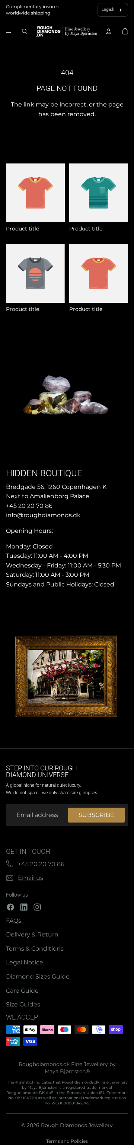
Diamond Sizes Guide (38, 976)
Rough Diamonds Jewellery (77, 1125)
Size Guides (23, 1004)
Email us (30, 877)
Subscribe (96, 814)
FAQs (13, 920)
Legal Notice (24, 962)
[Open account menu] (108, 31)
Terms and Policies (67, 1141)
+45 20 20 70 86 (41, 864)
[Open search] (24, 31)
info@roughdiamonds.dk (43, 515)
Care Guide (22, 990)
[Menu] (8, 31)
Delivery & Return (32, 934)
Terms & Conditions (35, 948)
